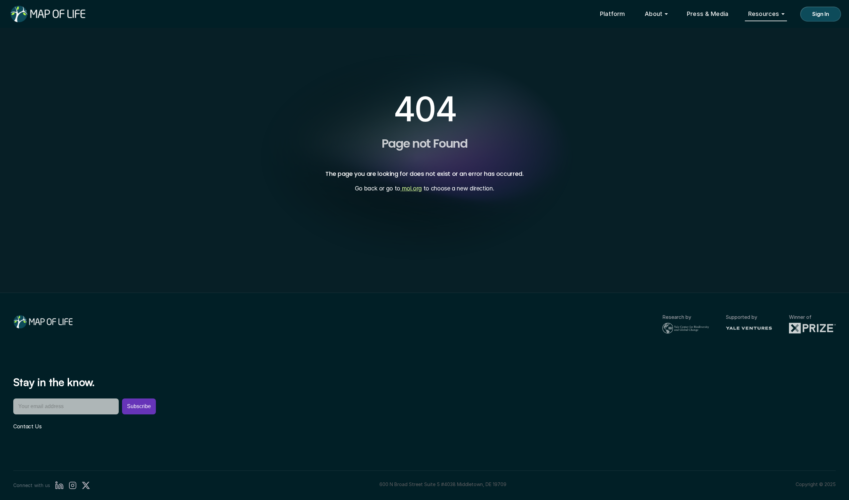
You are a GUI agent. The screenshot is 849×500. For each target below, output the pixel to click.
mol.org (411, 188)
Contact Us (27, 426)
